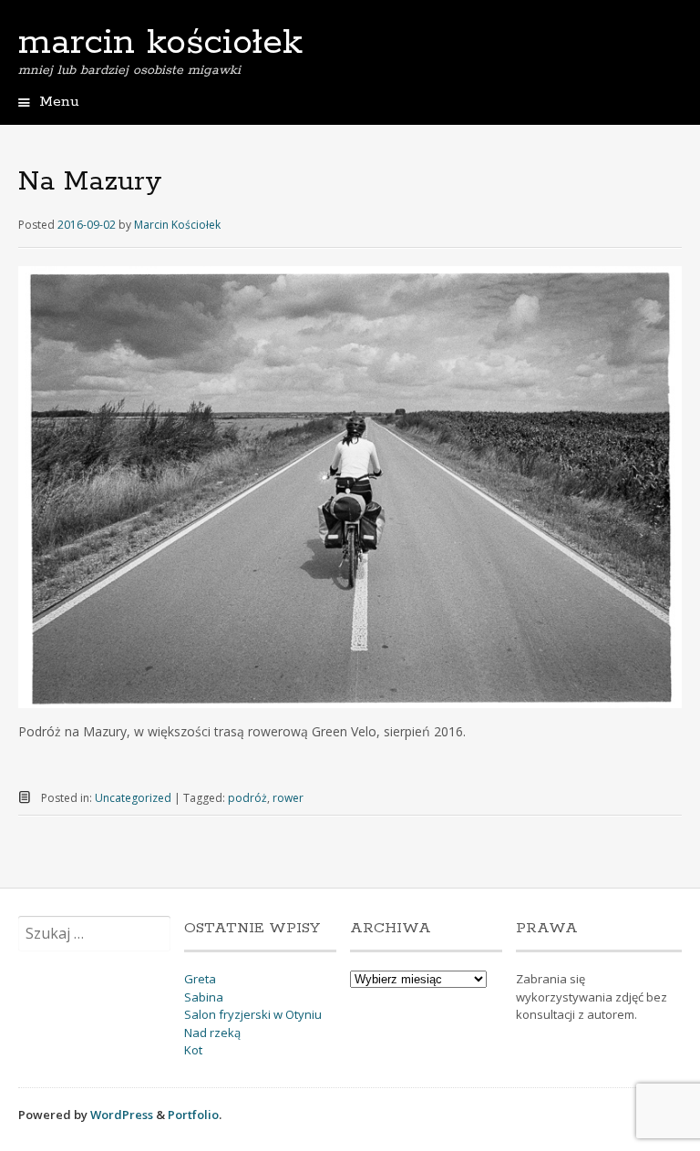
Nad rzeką (212, 1032)
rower (288, 798)
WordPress (121, 1114)
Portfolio (193, 1114)
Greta (200, 979)
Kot (193, 1050)
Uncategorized (133, 798)
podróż (247, 798)
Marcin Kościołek (177, 224)
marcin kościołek (160, 43)
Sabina (203, 997)
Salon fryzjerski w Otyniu (253, 1014)
